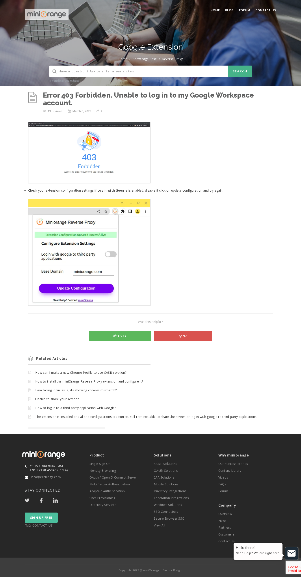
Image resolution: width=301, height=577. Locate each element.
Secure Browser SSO (169, 518)
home (122, 59)
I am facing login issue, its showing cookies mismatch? (76, 390)
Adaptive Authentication (107, 491)
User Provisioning (102, 498)
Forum (245, 10)
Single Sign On (100, 464)
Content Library (230, 470)
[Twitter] (32, 499)
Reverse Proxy (172, 59)
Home (215, 10)
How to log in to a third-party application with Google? (75, 408)
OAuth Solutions (166, 470)
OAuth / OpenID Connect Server (113, 477)
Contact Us (266, 10)
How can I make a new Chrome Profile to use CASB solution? (80, 372)
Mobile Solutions (166, 484)
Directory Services (102, 505)
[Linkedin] (59, 499)
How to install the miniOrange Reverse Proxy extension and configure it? (89, 381)
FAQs (222, 484)
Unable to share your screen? (57, 399)
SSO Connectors (166, 511)
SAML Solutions (165, 464)
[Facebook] (46, 499)
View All (159, 525)
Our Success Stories (233, 464)
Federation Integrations (171, 498)
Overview (225, 514)
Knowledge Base (145, 59)
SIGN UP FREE (41, 517)
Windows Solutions (168, 505)
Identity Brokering (102, 470)
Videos (223, 477)
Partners (224, 527)
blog (229, 10)
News (222, 521)
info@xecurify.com (45, 477)
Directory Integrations (170, 491)
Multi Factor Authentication (109, 484)
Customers (226, 534)
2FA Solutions (164, 477)
